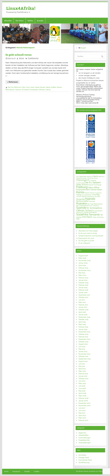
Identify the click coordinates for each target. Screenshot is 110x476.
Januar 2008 (83, 401)
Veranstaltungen (85, 443)
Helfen (30, 21)
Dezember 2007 (84, 403)
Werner (21, 58)
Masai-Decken (40, 87)
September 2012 (85, 359)
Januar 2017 (83, 307)
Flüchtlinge (97, 185)
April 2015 (82, 322)
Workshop (100, 217)
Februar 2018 (83, 290)
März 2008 (82, 396)
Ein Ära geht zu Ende (86, 241)
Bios (23, 87)
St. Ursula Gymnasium (89, 212)
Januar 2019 (83, 288)
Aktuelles (8, 21)
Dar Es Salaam (93, 182)
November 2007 (85, 406)
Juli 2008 (82, 386)
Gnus (28, 87)
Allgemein (82, 433)
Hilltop (90, 187)
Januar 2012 (83, 376)
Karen (32, 87)
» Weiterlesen (12, 82)
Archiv (6, 471)
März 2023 (82, 275)
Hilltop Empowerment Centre (87, 188)
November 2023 (85, 270)
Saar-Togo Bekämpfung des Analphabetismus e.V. (89, 204)
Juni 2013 (82, 347)
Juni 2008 (82, 388)
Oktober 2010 (83, 379)
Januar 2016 (83, 315)
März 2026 (82, 258)
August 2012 (83, 361)
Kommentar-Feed (85, 460)
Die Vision (20, 21)
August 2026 (83, 256)
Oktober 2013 (83, 342)
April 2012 (82, 369)
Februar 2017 (83, 305)
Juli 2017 (82, 300)
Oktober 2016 (83, 310)
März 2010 (82, 383)
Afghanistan (83, 176)
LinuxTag (95, 195)
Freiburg (82, 187)
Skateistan (96, 205)
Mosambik (80, 199)
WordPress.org (84, 462)
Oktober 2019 (83, 283)
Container (93, 180)
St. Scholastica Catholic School (89, 209)
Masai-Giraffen (51, 87)
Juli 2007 (82, 408)
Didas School (82, 184)
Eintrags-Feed (84, 458)
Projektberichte (33, 58)
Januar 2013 (83, 351)
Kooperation (98, 193)
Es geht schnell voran (18, 54)
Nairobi (90, 198)
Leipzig (78, 195)
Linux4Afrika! (21, 8)
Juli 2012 (82, 364)
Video (94, 217)
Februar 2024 (83, 268)
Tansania (94, 214)
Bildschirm (18, 87)
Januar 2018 (83, 292)
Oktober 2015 (83, 319)
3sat (77, 176)
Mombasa (97, 196)
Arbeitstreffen (84, 435)
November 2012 (84, 354)
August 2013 (83, 344)
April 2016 (82, 312)
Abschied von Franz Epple (88, 231)
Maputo (84, 196)
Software (42, 89)
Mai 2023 (82, 273)
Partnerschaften (82, 201)
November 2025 (85, 260)
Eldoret (91, 185)
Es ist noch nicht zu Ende (88, 233)
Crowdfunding (80, 182)
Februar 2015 (83, 327)
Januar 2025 (83, 263)
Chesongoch (82, 180)
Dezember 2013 (84, 339)
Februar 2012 (83, 374)
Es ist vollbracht (84, 243)
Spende (81, 207)
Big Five (11, 87)
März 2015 (82, 324)
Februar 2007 (83, 420)
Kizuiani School (89, 193)
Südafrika (82, 214)
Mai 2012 (82, 366)
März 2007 (82, 418)
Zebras (48, 89)
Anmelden (82, 455)
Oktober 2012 (83, 356)
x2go (77, 219)
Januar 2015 (83, 329)
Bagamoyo (90, 176)
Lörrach (78, 196)
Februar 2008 (83, 398)
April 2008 (82, 393)
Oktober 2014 (83, 334)
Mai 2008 (82, 391)
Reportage (92, 201)
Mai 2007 (82, 413)
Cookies (36, 471)
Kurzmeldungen (85, 438)
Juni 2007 (82, 410)
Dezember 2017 (84, 295)
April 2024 (82, 265)
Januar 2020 (83, 280)
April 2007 (82, 415)
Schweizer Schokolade (30, 89)
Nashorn (18, 89)
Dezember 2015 (84, 317)
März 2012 (82, 371)
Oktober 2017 (83, 297)
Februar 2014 (83, 337)
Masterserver (90, 196)
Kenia (80, 192)
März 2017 (82, 302)
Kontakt (40, 21)
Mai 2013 (82, 349)
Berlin (95, 176)
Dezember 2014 (84, 332)
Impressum (16, 471)
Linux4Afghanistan (87, 194)
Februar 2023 (83, 278)
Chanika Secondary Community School (87, 178)
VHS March (87, 217)
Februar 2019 (83, 285)
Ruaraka (81, 203)
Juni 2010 (82, 381)
